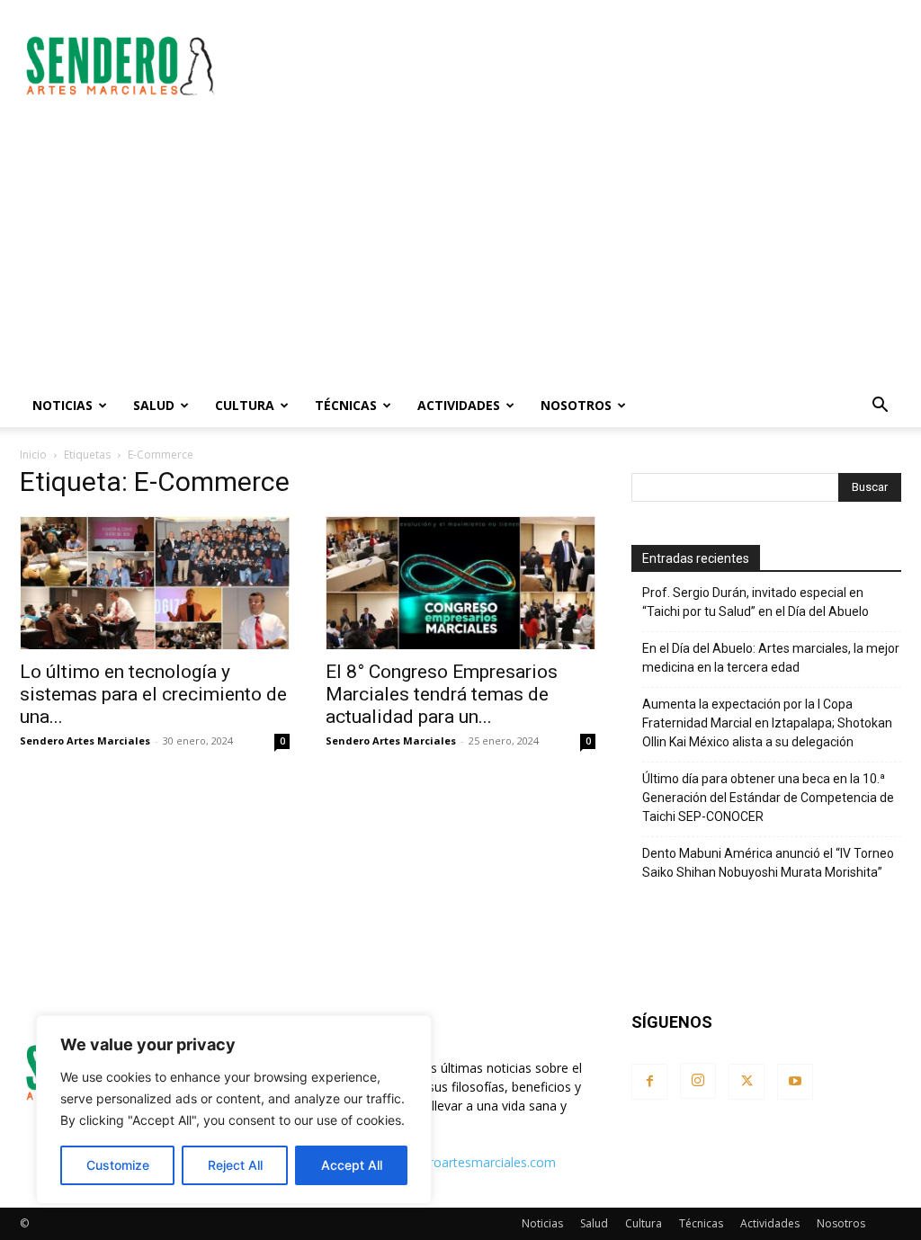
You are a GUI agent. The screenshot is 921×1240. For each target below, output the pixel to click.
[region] (234, 1109)
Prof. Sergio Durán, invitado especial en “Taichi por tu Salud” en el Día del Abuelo (755, 602)
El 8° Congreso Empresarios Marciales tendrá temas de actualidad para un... (442, 694)
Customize (117, 1165)
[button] (879, 406)
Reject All (235, 1165)
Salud (153, 405)
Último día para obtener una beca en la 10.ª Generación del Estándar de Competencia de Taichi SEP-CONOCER (768, 798)
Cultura (244, 405)
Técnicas (346, 405)
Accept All (351, 1165)
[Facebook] (649, 1082)
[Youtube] (795, 1082)
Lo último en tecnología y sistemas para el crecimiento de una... (153, 694)
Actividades (458, 405)
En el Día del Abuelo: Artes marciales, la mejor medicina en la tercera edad (770, 657)
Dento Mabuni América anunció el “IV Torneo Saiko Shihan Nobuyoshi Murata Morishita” (768, 862)
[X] (747, 1082)
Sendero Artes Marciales (85, 740)
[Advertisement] (573, 66)
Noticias (62, 405)
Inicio (33, 454)
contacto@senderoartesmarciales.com (443, 1162)
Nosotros (576, 405)
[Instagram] (698, 1081)
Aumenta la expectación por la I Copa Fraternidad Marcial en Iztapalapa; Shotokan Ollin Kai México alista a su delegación (767, 723)
